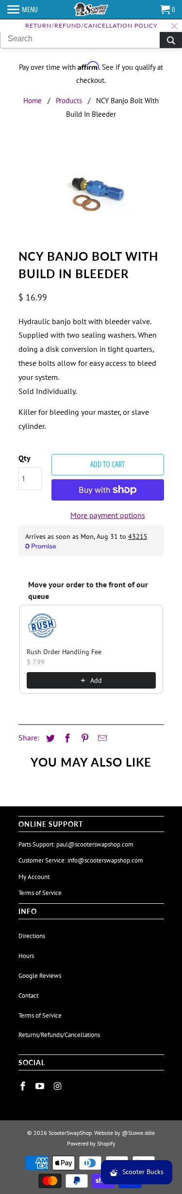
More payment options (107, 515)
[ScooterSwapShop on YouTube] (40, 1086)
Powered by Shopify (91, 1143)
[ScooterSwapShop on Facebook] (23, 1086)
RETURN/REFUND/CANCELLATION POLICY (91, 25)
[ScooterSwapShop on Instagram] (58, 1086)
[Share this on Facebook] (66, 738)
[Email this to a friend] (101, 738)
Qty (24, 458)
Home (32, 100)
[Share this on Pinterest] (83, 738)
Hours (26, 956)
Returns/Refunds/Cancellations (59, 1035)
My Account (34, 877)
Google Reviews (39, 976)
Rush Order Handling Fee (64, 651)
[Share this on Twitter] (49, 738)
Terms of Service (40, 893)
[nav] (22, 9)
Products (69, 100)
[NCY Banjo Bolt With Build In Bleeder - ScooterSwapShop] (91, 195)
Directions (31, 936)
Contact (28, 995)
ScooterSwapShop (70, 1132)
